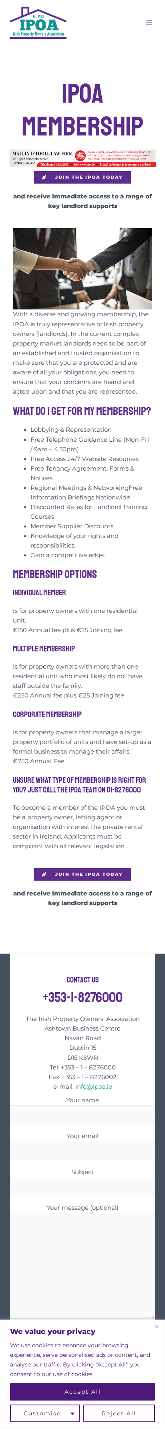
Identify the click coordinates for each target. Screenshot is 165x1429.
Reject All (119, 1413)
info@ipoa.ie (93, 1086)
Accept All (82, 1391)
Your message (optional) (82, 1207)
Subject (82, 1172)
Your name (82, 1100)
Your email (82, 1136)
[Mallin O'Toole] (82, 157)
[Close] (156, 1326)
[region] (82, 1374)
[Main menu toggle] (149, 22)
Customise (42, 1413)
